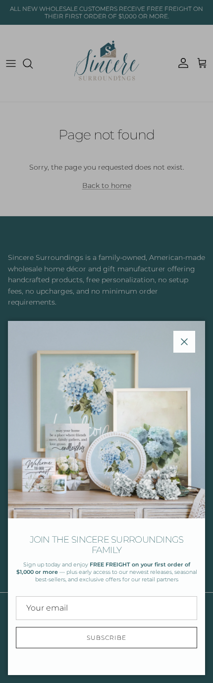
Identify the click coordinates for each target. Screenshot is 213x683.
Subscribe (106, 637)
